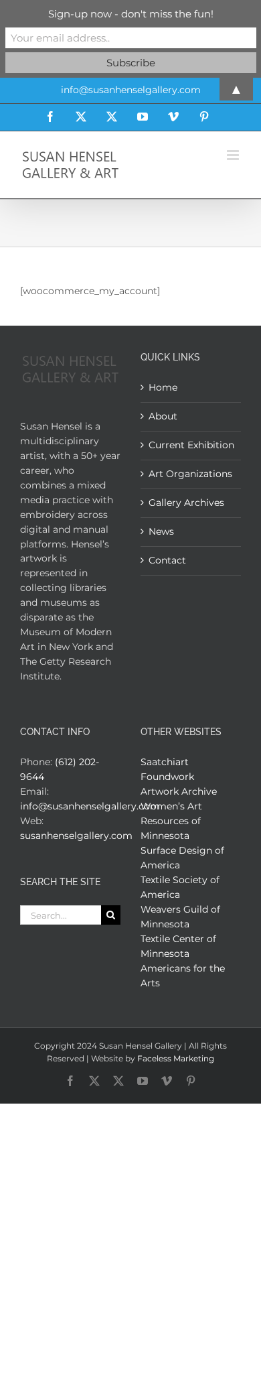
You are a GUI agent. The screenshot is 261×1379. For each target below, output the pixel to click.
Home (163, 387)
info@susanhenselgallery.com (90, 806)
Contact (167, 560)
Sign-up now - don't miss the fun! (130, 13)
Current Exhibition (191, 445)
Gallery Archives (186, 503)
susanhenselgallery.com (76, 836)
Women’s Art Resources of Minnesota (171, 821)
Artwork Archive (179, 791)
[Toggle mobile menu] (234, 155)
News (161, 531)
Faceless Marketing (175, 1058)
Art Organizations (190, 474)
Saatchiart (165, 762)
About (163, 416)
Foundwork (167, 777)
